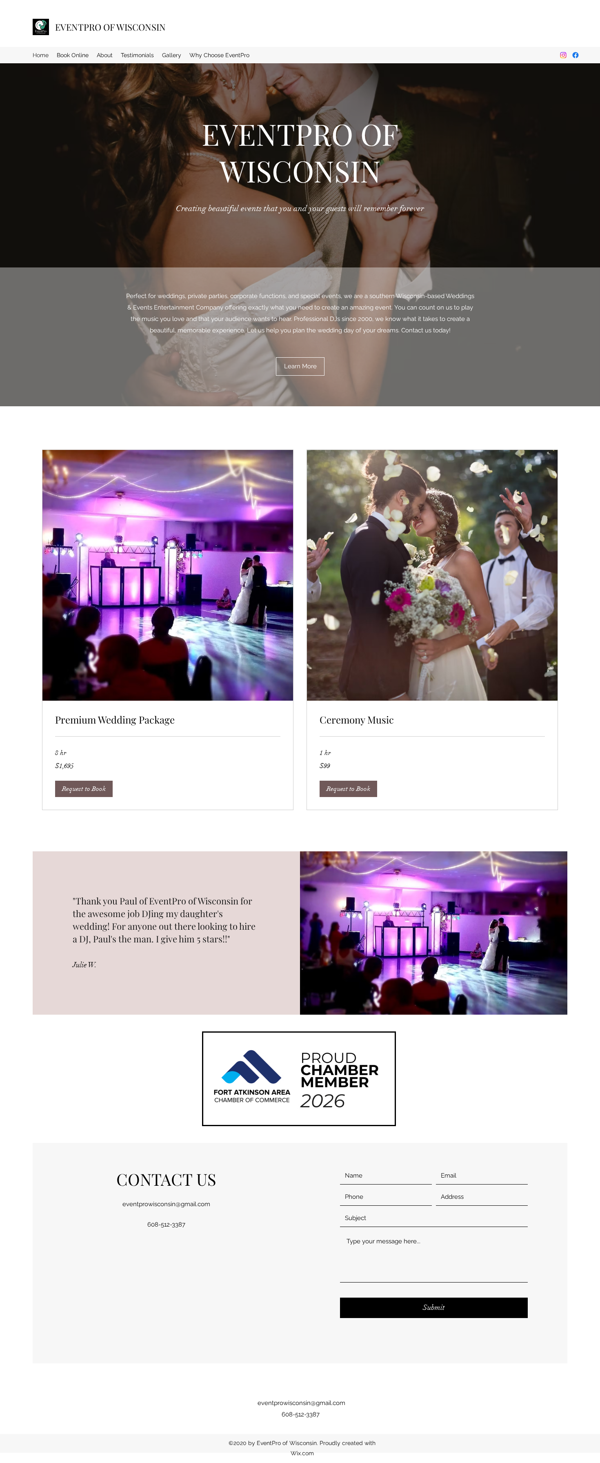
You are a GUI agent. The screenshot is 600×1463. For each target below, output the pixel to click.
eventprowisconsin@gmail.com (166, 1204)
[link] (167, 719)
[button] (84, 789)
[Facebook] (575, 55)
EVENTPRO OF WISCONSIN (110, 27)
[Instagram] (563, 55)
